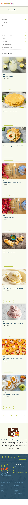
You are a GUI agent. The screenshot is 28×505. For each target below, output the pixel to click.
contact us (22, 458)
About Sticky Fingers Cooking (19, 480)
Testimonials (16, 485)
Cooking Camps (4, 483)
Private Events (3, 487)
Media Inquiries (17, 491)
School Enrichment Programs (6, 480)
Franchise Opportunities (18, 493)
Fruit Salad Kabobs (8, 217)
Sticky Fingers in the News (18, 482)
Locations (16, 490)
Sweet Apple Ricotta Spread (11, 394)
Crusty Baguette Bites (9, 252)
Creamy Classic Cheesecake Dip (12, 182)
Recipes (2, 488)
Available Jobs (16, 488)
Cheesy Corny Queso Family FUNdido (13, 146)
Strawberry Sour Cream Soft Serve (13, 323)
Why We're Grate (17, 483)
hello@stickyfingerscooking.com (20, 472)
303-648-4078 (17, 470)
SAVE (9, 89)
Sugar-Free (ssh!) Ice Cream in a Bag (13, 288)
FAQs (2, 485)
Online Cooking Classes (5, 482)
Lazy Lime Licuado (8, 76)
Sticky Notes (3, 491)
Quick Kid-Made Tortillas (10, 111)
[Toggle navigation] (25, 3)
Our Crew (15, 487)
